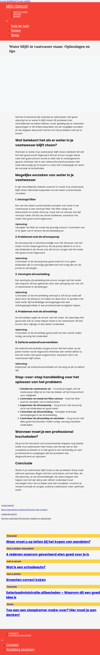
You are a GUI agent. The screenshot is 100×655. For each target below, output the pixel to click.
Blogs (16, 16)
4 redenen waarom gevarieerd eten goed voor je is (47, 554)
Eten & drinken (14, 548)
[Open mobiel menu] (7, 21)
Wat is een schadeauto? (25, 567)
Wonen (10, 604)
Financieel (12, 536)
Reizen (17, 14)
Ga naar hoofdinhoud (8, 1)
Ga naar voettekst (23, 1)
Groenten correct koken (26, 580)
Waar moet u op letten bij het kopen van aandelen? (48, 542)
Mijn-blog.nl (16, 6)
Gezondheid (28, 548)
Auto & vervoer (14, 561)
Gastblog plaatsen (20, 635)
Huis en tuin (20, 12)
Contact (14, 633)
